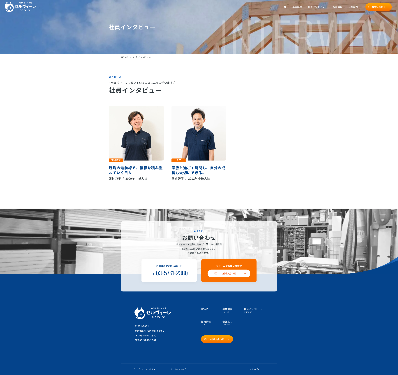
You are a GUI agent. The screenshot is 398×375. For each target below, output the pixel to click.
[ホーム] (284, 7)
